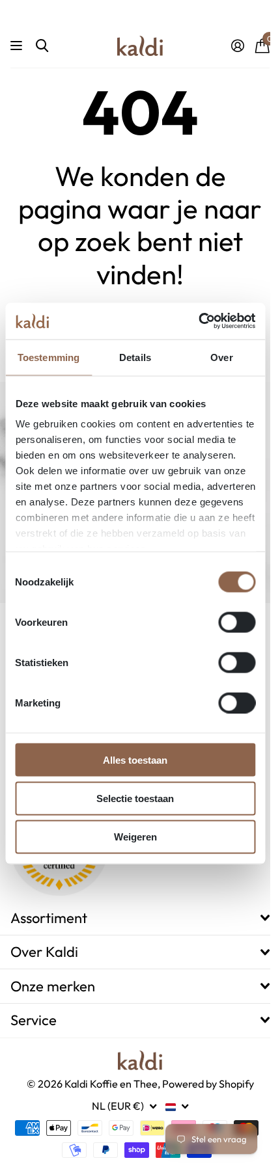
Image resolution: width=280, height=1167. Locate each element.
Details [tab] (135, 356)
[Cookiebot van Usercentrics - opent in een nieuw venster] (198, 321)
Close (140, 917)
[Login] (237, 45)
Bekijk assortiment (17, 45)
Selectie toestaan (135, 797)
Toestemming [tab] (48, 356)
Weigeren (135, 836)
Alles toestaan (135, 759)
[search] (42, 45)
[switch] (236, 621)
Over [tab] (221, 356)
